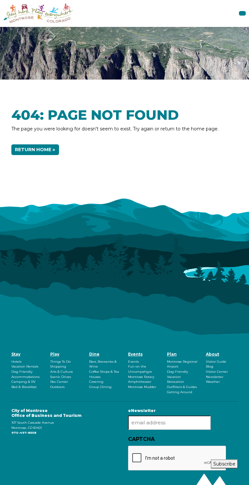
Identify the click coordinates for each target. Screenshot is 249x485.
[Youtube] (14, 445)
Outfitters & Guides (182, 387)
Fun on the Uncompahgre (140, 369)
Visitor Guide (216, 361)
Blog (209, 366)
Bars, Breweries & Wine (103, 364)
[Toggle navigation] (242, 13)
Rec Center (59, 381)
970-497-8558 (23, 432)
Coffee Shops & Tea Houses (104, 374)
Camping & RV (23, 381)
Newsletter (214, 377)
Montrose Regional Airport (182, 364)
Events (135, 354)
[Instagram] (13, 445)
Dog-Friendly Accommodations (25, 374)
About (212, 354)
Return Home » (35, 149)
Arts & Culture (61, 371)
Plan (172, 354)
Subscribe (224, 464)
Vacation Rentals (24, 366)
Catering (96, 381)
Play (54, 354)
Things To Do (60, 361)
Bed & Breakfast (24, 387)
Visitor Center (217, 371)
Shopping (58, 366)
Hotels (16, 361)
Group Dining (100, 387)
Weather (213, 381)
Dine (94, 354)
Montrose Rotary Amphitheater (141, 379)
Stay (15, 354)
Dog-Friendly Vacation (177, 374)
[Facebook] (12, 445)
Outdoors (57, 387)
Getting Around (179, 392)
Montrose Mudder (142, 387)
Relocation (175, 381)
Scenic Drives (60, 377)
